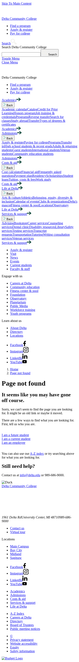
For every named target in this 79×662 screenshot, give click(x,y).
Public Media (19, 306)
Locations (16, 335)
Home (14, 369)
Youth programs (20, 313)
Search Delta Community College (24, 47)
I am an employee (13, 442)
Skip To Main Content (16, 3)
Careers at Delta (20, 283)
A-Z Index (17, 613)
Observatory (18, 298)
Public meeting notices (25, 629)
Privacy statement (21, 640)
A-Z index (37, 453)
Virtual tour (17, 532)
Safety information (22, 651)
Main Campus (19, 546)
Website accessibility (23, 643)
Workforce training (22, 310)
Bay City (16, 550)
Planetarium (18, 302)
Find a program (20, 26)
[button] (9, 43)
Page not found (20, 373)
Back (9, 105)
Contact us (17, 528)
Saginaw (16, 558)
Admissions (18, 595)
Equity (14, 647)
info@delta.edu (30, 475)
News (14, 257)
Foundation (17, 294)
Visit (13, 254)
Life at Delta (18, 606)
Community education (25, 287)
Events (14, 261)
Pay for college (20, 33)
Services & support (22, 602)
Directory (16, 332)
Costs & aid (18, 599)
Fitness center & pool (24, 291)
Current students (21, 265)
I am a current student (16, 439)
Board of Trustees (22, 625)
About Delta (18, 328)
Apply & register (21, 29)
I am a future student (15, 435)
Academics (17, 591)
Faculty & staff (20, 269)
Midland (15, 554)
